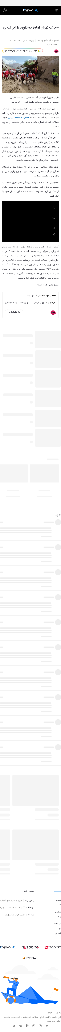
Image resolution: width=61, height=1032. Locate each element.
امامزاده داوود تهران (18, 118)
